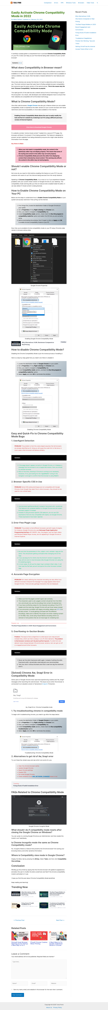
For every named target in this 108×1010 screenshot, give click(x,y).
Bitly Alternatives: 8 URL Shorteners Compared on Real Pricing (84, 18)
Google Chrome (32, 105)
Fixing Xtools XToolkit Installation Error (25, 785)
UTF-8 (58, 609)
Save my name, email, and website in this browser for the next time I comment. (38, 989)
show (20, 63)
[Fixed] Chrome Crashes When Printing (38, 943)
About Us (49, 1007)
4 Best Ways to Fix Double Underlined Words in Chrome (55, 943)
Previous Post (19, 920)
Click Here (29, 127)
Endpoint (45, 684)
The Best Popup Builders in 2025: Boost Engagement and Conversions (33, 625)
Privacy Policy (57, 1007)
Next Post (60, 920)
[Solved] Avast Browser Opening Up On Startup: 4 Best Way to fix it (19, 943)
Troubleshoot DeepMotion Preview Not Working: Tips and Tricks (85, 41)
